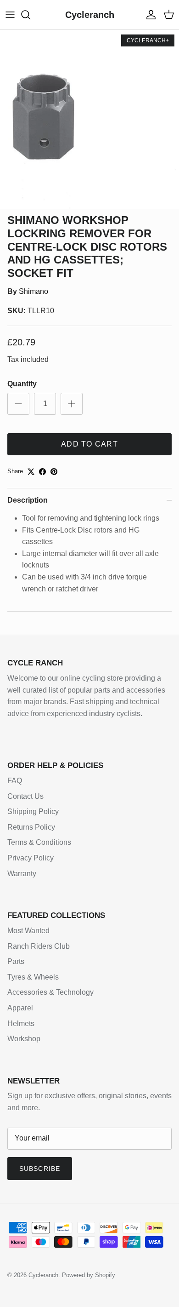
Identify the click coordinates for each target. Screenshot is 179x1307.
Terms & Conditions (39, 842)
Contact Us (25, 796)
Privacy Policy (30, 858)
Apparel (20, 1008)
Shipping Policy (33, 811)
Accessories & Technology (50, 992)
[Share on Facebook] (42, 471)
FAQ (14, 781)
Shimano (33, 291)
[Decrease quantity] (18, 404)
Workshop (23, 1039)
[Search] (30, 15)
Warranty (21, 873)
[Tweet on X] (31, 471)
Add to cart (89, 444)
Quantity (22, 384)
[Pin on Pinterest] (53, 471)
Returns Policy (31, 827)
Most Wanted (28, 930)
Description (27, 500)
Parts (15, 961)
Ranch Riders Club (38, 946)
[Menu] (10, 15)
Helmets (20, 1023)
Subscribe (39, 1168)
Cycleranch (43, 1275)
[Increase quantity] (72, 404)
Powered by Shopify (88, 1275)
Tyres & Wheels (33, 977)
